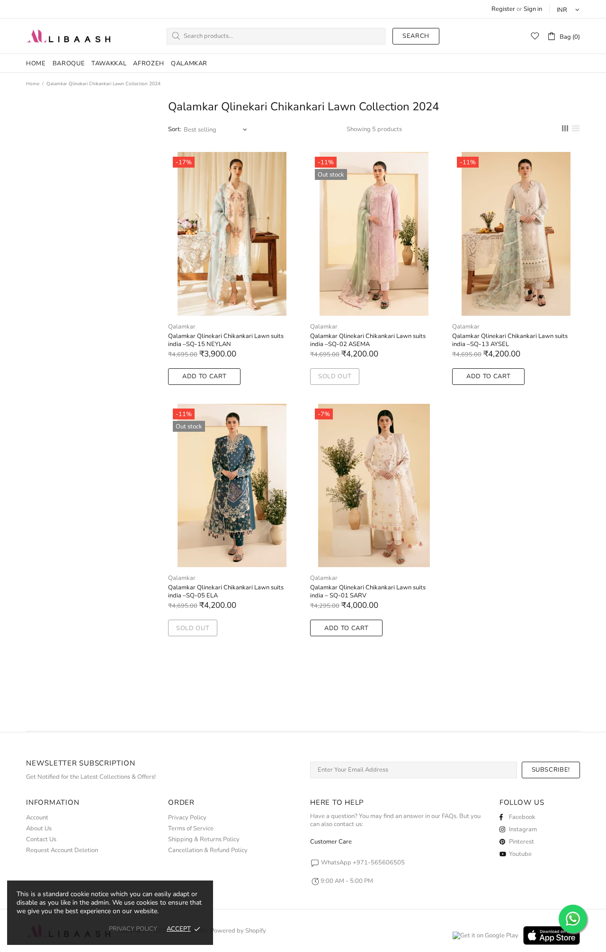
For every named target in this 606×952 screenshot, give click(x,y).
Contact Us (41, 840)
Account (37, 818)
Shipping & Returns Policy (204, 840)
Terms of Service (191, 829)
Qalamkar (182, 327)
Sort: (174, 129)
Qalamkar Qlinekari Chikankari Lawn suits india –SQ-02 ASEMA (368, 340)
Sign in (533, 9)
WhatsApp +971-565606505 (363, 863)
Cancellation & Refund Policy (208, 850)
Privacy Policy (187, 818)
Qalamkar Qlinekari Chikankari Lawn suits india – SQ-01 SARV (368, 592)
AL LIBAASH (68, 36)
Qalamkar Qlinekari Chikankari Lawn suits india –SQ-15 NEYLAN (226, 340)
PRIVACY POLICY (133, 929)
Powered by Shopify (238, 931)
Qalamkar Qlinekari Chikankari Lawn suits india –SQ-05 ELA (226, 592)
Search (415, 36)
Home (32, 83)
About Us (39, 829)
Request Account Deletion (62, 850)
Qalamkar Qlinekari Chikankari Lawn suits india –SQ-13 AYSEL (510, 340)
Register (503, 9)
